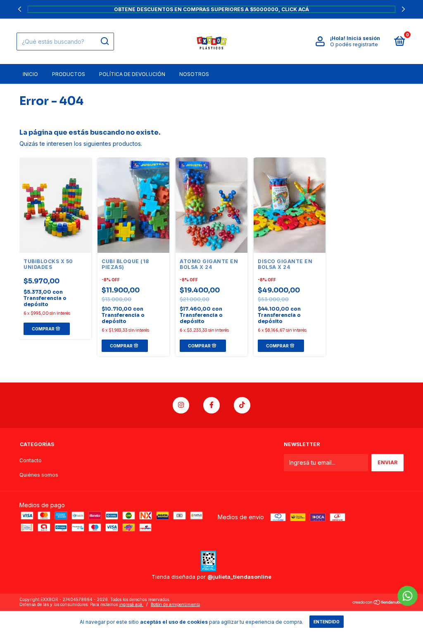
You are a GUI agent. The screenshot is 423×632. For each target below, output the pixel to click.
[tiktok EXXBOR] (242, 405)
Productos (68, 74)
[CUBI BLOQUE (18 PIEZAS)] (133, 205)
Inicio (30, 74)
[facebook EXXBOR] (211, 405)
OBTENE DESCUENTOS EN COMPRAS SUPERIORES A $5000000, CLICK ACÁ (211, 9)
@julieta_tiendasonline (239, 576)
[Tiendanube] (378, 602)
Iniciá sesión (363, 38)
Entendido (327, 621)
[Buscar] (104, 41)
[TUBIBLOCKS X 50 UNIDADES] (55, 205)
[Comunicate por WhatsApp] (407, 596)
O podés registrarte (354, 44)
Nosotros (194, 74)
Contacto (30, 460)
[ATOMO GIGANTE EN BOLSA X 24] (211, 205)
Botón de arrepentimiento (175, 604)
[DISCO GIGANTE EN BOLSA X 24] (290, 205)
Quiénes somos (38, 475)
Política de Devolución (132, 74)
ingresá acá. (131, 604)
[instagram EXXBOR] (181, 405)
